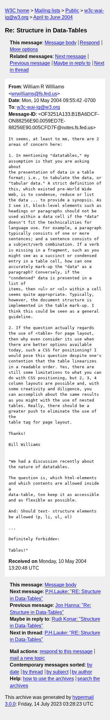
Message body (60, 42)
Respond (90, 42)
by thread (33, 671)
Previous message (30, 63)
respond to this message (66, 651)
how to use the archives (48, 678)
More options (24, 49)
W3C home (17, 10)
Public (72, 10)
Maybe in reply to (71, 63)
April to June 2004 (53, 17)
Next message (70, 56)
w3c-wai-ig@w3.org (38, 107)
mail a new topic (27, 658)
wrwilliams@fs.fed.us (34, 93)
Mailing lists (47, 10)
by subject (57, 671)
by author (82, 671)
